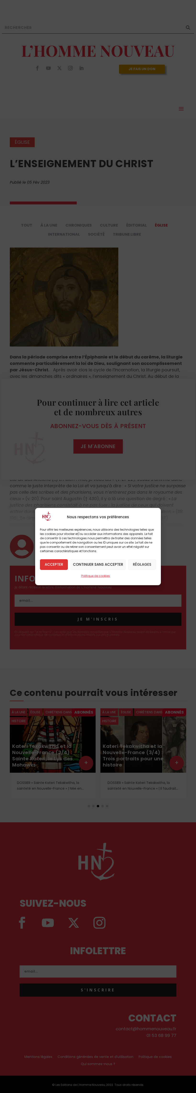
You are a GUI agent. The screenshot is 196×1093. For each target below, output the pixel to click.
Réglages (142, 564)
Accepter (54, 564)
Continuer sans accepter (98, 564)
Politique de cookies (95, 576)
